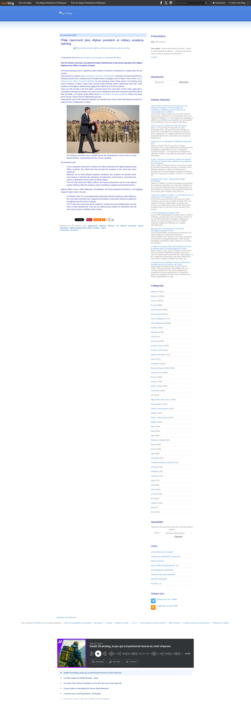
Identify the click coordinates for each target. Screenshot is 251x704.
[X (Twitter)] (166, 2)
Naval (153, 431)
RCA (153, 499)
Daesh (153, 445)
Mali (152, 427)
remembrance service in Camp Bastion (99, 76)
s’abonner (99, 662)
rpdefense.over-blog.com (66, 617)
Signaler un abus (122, 623)
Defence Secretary (128, 226)
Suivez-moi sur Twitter (167, 599)
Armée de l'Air (156, 373)
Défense (111, 226)
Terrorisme (155, 391)
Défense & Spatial (158, 440)
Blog (153, 42)
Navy (153, 359)
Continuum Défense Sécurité (162, 463)
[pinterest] (171, 2)
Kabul (103, 228)
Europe (154, 305)
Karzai (140, 226)
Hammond (64, 228)
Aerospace (155, 364)
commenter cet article (69, 230)
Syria (153, 454)
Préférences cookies (221, 623)
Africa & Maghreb (158, 319)
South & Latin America (159, 409)
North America (156, 314)
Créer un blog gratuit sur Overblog (77, 623)
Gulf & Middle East (158, 323)
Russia (153, 377)
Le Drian (154, 494)
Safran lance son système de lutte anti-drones (169, 126)
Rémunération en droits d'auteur (153, 623)
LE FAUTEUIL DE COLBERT (162, 552)
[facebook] (161, 2)
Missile (153, 413)
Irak (152, 508)
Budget (154, 422)
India (153, 481)
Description (156, 49)
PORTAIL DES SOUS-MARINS (163, 575)
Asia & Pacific (156, 310)
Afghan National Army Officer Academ (84, 228)
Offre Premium (174, 623)
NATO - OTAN (156, 386)
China (153, 490)
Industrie (154, 332)
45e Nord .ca (156, 584)
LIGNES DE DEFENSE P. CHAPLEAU (166, 557)
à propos (133, 662)
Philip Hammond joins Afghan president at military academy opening (102, 42)
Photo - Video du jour (159, 418)
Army (153, 512)
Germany (154, 476)
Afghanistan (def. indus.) (160, 400)
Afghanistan (93, 226)
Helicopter (155, 458)
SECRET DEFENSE (159, 579)
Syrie (153, 436)
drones (153, 449)
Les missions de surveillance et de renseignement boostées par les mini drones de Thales (170, 263)
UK (117, 226)
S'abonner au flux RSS (167, 606)
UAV (152, 485)
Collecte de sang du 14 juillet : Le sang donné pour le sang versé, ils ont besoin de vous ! (172, 196)
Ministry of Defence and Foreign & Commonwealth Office (98, 58)
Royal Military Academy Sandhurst (114, 94)
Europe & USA (156, 350)
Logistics (154, 503)
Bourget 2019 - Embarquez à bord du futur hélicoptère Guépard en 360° (167, 230)
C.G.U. (134, 623)
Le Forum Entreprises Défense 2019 (165, 213)
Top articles (98, 623)
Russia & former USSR (160, 368)
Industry (154, 328)
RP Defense (38, 623)
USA (152, 337)
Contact (154, 57)
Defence (102, 226)
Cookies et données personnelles (196, 623)
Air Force (154, 341)
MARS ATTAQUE (157, 561)
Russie (153, 382)
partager (116, 662)
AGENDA (154, 472)
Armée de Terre (157, 346)
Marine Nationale (158, 355)
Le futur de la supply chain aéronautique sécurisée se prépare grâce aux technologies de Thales (171, 247)
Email (156, 533)
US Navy (154, 467)
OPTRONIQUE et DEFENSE (162, 570)
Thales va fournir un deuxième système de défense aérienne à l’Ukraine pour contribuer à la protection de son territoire (171, 161)
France (153, 301)
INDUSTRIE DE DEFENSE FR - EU (165, 566)
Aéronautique (156, 404)
